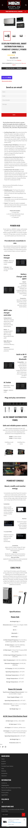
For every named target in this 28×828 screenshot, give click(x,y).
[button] (11, 55)
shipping (19, 60)
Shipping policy (5, 785)
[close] (24, 820)
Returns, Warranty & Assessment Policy (11, 788)
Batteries (3, 771)
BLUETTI (3, 764)
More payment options (7, 81)
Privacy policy (4, 792)
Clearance (4, 776)
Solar (2, 768)
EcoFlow (3, 761)
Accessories (4, 773)
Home (2, 759)
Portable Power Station (7, 766)
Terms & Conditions (6, 790)
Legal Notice (4, 795)
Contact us (4, 783)
